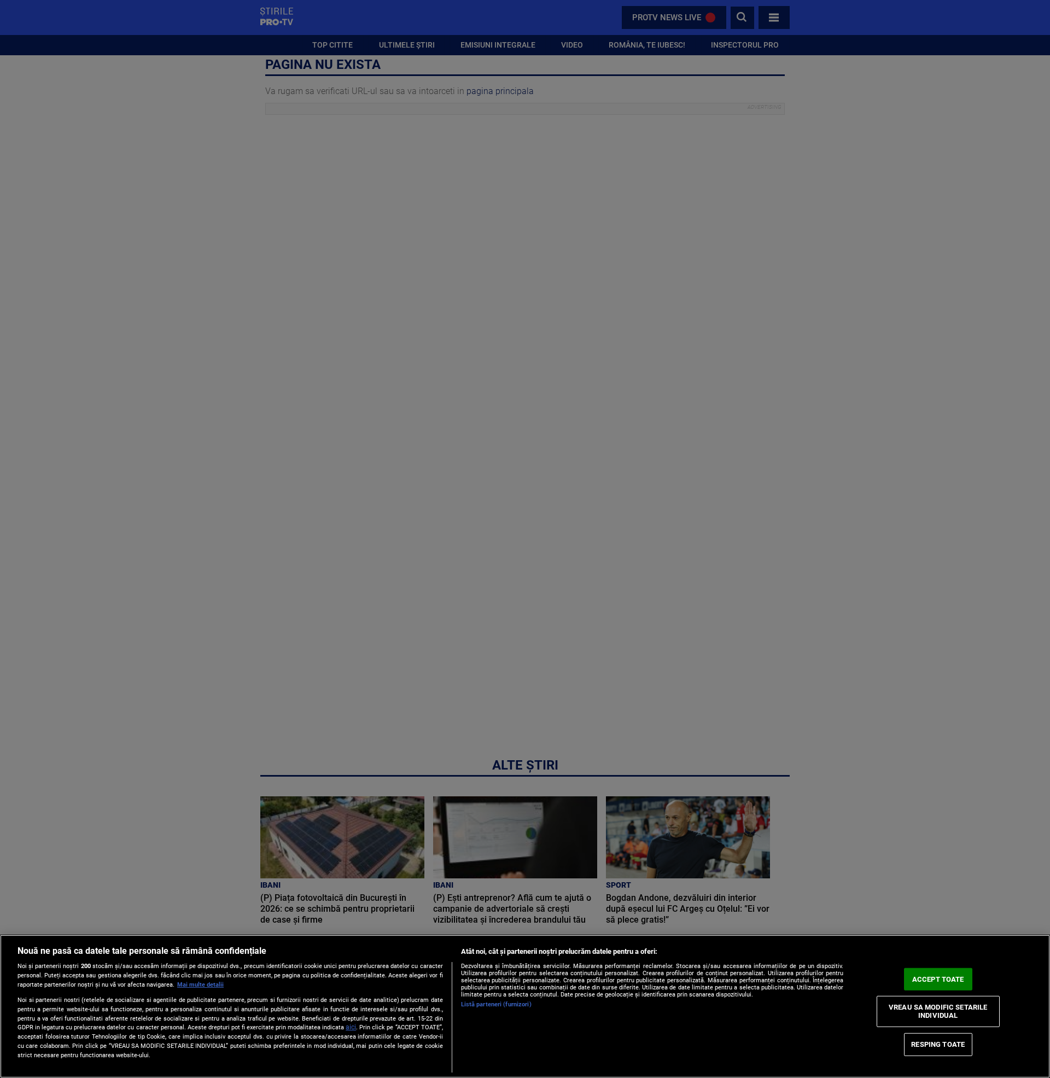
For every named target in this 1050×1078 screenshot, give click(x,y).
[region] (525, 1006)
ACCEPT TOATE (938, 979)
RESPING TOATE (938, 1044)
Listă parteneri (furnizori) (496, 1004)
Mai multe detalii (200, 984)
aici (351, 1027)
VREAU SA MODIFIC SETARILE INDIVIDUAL (938, 1011)
